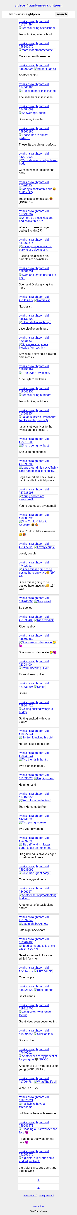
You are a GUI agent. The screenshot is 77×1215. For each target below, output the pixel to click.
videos (21, 5)
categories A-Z (46, 1195)
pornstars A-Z (30, 1195)
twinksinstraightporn (45, 5)
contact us (38, 1206)
